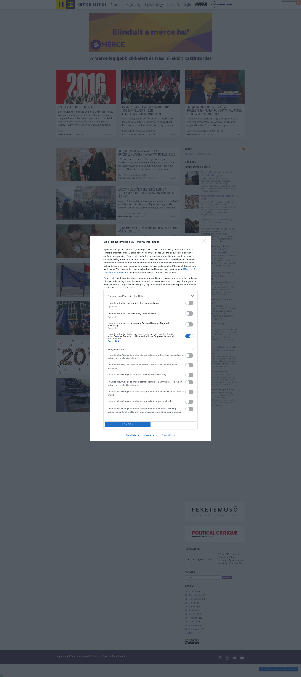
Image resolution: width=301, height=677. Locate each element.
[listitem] (150, 296)
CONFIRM (128, 424)
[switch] (189, 303)
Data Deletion (133, 435)
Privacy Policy (168, 435)
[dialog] (150, 338)
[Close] (205, 242)
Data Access (150, 435)
